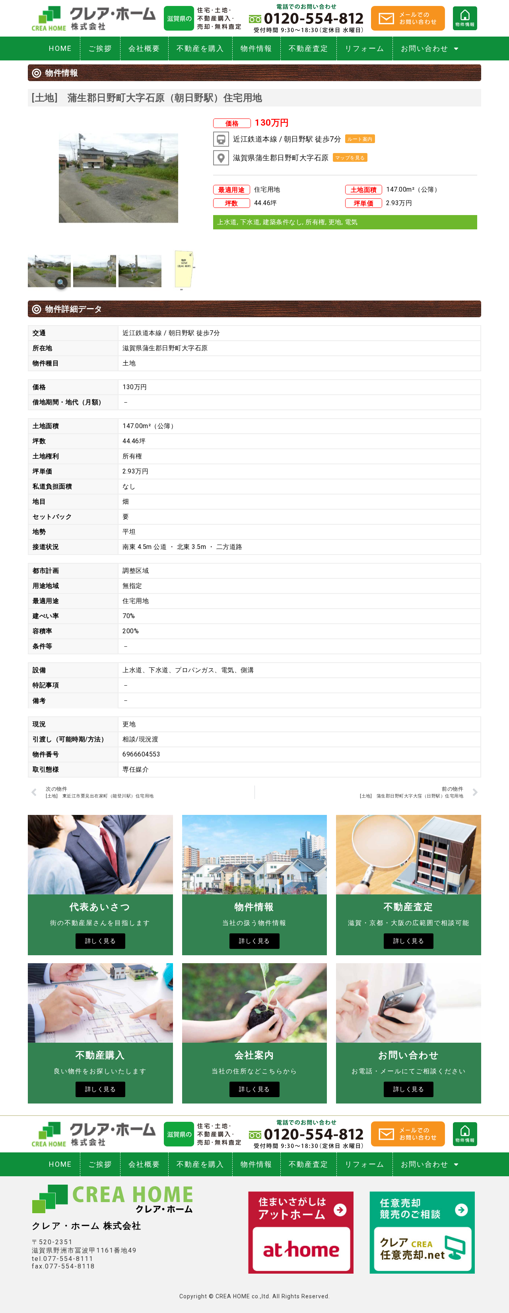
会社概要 (144, 48)
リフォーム (365, 48)
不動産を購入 (200, 48)
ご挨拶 (100, 48)
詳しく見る (100, 941)
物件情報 (256, 48)
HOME (60, 48)
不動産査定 (308, 48)
